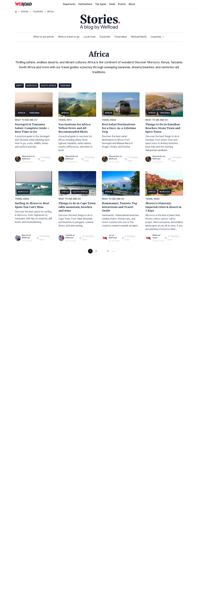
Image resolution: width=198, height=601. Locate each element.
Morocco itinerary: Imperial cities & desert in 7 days (163, 207)
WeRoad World (138, 36)
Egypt (19, 85)
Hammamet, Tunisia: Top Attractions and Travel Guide (119, 207)
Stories (25, 11)
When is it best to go (68, 36)
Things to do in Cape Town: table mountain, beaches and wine (77, 207)
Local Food (89, 36)
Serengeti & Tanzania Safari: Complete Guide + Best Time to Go (32, 128)
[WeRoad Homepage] (23, 4)
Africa (21, 113)
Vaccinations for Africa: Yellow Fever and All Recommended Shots (74, 128)
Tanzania (65, 85)
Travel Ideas (120, 36)
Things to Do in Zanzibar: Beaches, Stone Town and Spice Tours (162, 128)
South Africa (48, 85)
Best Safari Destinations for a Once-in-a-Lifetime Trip (119, 128)
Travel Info (104, 36)
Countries (38, 11)
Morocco (31, 85)
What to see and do (43, 36)
